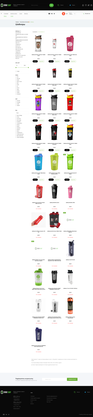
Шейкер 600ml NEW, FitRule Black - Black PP (70, 232)
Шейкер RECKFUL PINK (70, 202)
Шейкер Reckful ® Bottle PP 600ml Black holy (54, 85)
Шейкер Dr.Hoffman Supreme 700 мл (38, 232)
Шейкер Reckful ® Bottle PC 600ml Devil (38, 55)
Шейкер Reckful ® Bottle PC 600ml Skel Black (38, 144)
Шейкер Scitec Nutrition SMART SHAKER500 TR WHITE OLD (38, 317)
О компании (6, 13)
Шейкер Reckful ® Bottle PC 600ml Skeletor (38, 114)
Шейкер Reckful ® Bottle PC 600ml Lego (70, 114)
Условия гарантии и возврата (35, 398)
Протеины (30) (18, 32)
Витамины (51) (18, 53)
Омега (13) (17, 42)
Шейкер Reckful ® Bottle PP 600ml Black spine (38, 85)
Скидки (12, 16)
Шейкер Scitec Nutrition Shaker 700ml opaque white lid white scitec (54, 317)
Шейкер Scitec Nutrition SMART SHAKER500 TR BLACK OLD (54, 289)
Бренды (5, 16)
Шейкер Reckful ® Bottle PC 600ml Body (70, 144)
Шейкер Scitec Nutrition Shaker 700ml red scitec (38, 203)
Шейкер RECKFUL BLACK (54, 202)
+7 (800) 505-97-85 (16, 400)
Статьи (20, 13)
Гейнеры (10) (18, 52)
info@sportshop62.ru (16, 408)
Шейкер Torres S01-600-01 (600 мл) (70, 288)
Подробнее (41, 61)
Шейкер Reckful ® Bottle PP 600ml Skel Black (54, 144)
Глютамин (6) (18, 50)
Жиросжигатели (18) (19, 49)
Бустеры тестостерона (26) (21, 55)
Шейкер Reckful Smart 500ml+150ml (54, 231)
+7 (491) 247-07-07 (16, 404)
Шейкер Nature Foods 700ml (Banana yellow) (54, 173)
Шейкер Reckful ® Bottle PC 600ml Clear (54, 55)
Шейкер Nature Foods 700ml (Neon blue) (38, 173)
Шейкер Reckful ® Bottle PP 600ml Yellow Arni (70, 85)
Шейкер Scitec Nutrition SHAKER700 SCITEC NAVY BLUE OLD (39, 346)
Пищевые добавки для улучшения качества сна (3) (22, 40)
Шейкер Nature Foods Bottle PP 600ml (70, 173)
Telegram (73, 5)
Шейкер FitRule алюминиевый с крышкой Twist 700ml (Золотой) (54, 260)
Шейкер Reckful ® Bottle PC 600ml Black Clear (54, 114)
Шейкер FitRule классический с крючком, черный (38, 260)
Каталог (61, 5)
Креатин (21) (18, 45)
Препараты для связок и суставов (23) (22, 35)
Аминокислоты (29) (19, 56)
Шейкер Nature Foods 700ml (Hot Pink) (70, 55)
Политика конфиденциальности (52, 396)
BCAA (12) (17, 58)
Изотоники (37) (18, 47)
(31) (18, 31)
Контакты (26, 13)
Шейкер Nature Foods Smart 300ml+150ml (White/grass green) (38, 289)
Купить (35, 61)
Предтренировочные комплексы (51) (21, 38)
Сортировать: (35, 31)
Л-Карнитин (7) (18, 44)
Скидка (18, 71)
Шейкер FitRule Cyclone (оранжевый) (70, 317)
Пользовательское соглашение (51, 398)
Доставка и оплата (14, 13)
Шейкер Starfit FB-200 (70, 259)
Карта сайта (49, 401)
